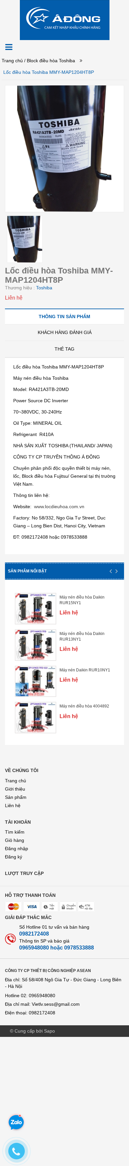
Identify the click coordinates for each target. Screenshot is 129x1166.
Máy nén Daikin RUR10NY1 (85, 670)
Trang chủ (15, 780)
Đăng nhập (16, 848)
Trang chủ (12, 60)
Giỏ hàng (14, 840)
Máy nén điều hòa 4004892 (84, 706)
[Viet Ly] (64, 19)
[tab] (64, 316)
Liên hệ (13, 805)
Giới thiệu (15, 789)
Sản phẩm (15, 797)
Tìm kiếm (14, 832)
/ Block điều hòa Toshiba (49, 60)
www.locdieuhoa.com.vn (59, 506)
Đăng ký (13, 856)
